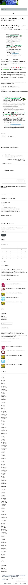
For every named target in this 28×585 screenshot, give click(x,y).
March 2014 (3, 557)
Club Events (12, 19)
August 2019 (3, 473)
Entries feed (3, 316)
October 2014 (3, 548)
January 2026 (3, 386)
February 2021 (3, 458)
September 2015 (4, 533)
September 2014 (4, 549)
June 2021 (3, 452)
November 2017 (4, 502)
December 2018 (3, 483)
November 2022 (4, 430)
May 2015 (3, 538)
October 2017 (3, 504)
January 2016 (3, 529)
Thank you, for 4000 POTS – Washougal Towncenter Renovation (12, 271)
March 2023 (3, 426)
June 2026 (3, 378)
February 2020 (3, 467)
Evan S (7, 283)
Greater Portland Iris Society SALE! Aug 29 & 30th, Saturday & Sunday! (14, 272)
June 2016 (3, 521)
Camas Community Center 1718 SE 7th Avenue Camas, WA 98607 (5, 204)
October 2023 (3, 415)
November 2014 (4, 546)
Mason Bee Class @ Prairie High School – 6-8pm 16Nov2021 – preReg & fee (14, 156)
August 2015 (3, 535)
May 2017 (3, 510)
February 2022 (3, 442)
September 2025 (4, 390)
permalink (16, 147)
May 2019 (3, 476)
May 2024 (3, 405)
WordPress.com (3, 319)
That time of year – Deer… (18, 302)
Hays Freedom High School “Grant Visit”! (8, 274)
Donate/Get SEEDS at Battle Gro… (19, 288)
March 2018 (3, 496)
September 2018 (4, 488)
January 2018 (3, 499)
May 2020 (3, 464)
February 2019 (3, 480)
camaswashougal (17, 29)
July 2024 (2, 403)
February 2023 (3, 427)
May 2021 (3, 454)
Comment (20, 181)
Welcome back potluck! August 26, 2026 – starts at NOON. (11, 269)
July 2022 (2, 436)
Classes (3, 19)
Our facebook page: (6, 215)
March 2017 (3, 513)
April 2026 (3, 381)
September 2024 (4, 401)
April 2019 (3, 477)
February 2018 (3, 498)
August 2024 (3, 402)
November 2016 (4, 517)
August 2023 (3, 418)
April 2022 (3, 439)
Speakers (11, 21)
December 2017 (3, 501)
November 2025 (4, 387)
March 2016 (3, 526)
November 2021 (4, 445)
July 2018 (2, 490)
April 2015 (3, 539)
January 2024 (3, 411)
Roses (4, 147)
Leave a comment (25, 29)
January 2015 (3, 544)
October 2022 (3, 432)
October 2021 (3, 446)
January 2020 (3, 468)
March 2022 (3, 440)
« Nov (2, 261)
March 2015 (3, 541)
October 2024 (3, 399)
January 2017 (3, 516)
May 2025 (3, 392)
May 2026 (3, 380)
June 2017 (3, 508)
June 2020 (3, 462)
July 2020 (2, 461)
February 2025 (3, 396)
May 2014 (3, 554)
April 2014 (3, 555)
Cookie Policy (5, 579)
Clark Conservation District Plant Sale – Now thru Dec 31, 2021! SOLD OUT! (16, 159)
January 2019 (3, 482)
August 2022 (3, 434)
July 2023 (2, 420)
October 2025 (3, 389)
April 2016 (3, 524)
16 (17, 253)
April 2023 (3, 424)
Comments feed (3, 317)
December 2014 (3, 545)
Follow (3, 235)
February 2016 (3, 527)
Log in (2, 314)
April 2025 (3, 393)
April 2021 (3, 455)
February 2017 (3, 514)
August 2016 (3, 520)
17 (21, 253)
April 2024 (3, 406)
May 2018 (3, 493)
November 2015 (4, 530)
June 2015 (3, 536)
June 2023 (3, 421)
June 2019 (3, 474)
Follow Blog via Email (7, 223)
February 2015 (3, 542)
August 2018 (3, 489)
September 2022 (4, 433)
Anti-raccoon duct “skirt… (17, 292)
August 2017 (3, 505)
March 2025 (3, 395)
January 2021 (3, 460)
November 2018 (4, 485)
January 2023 (3, 429)
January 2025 (3, 398)
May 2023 (3, 423)
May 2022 (3, 437)
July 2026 (2, 377)
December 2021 (3, 443)
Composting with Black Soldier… (16, 283)
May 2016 (3, 523)
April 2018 (3, 495)
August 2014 (3, 551)
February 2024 (3, 409)
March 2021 (3, 457)
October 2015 (3, 532)
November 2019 (4, 470)
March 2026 (3, 383)
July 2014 (2, 552)
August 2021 (3, 449)
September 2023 (4, 417)
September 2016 (4, 518)
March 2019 (3, 479)
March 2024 (3, 408)
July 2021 (2, 451)
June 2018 (3, 492)
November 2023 (4, 414)
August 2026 (3, 376)
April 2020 (3, 465)
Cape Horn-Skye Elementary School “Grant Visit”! (10, 275)
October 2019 (3, 471)
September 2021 (4, 448)
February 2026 (3, 384)
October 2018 (3, 486)
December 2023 (3, 412)
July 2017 (2, 507)
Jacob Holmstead (9, 288)
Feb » (5, 261)
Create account (3, 313)
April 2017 (3, 511)
